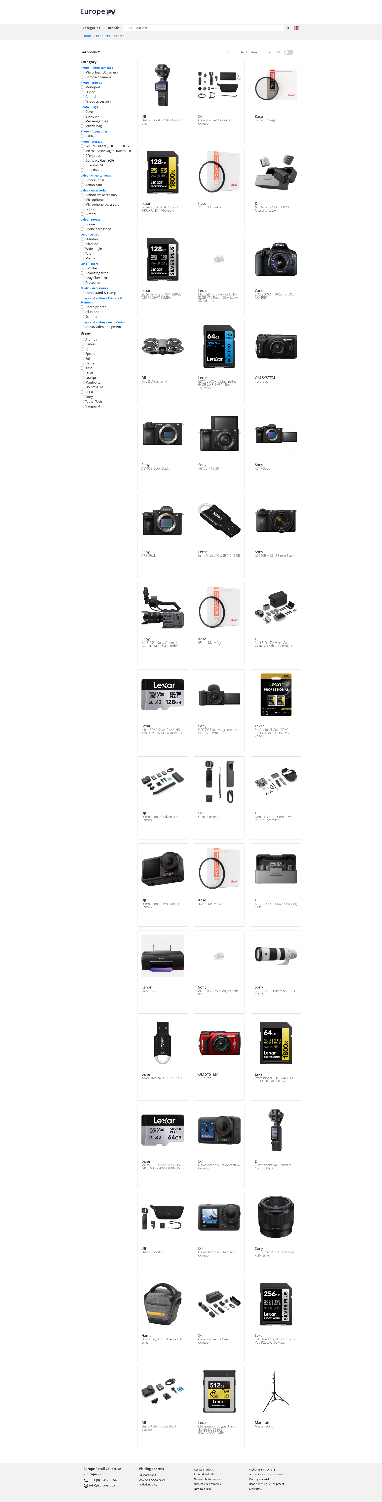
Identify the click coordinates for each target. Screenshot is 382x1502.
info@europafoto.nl (103, 1485)
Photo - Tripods (91, 82)
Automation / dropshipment (266, 1474)
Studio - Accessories (94, 288)
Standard (92, 239)
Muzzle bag (93, 126)
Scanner (91, 316)
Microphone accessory (102, 204)
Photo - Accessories (94, 131)
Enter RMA (255, 1488)
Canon (90, 344)
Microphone (94, 199)
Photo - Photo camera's (97, 68)
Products (103, 36)
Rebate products (204, 1469)
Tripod (90, 92)
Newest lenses (202, 1488)
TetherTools (94, 401)
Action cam (93, 185)
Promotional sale (204, 1474)
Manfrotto (93, 382)
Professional (94, 180)
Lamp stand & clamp (100, 293)
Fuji (88, 358)
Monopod (92, 87)
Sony (89, 397)
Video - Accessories (94, 190)
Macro (90, 258)
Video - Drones (91, 219)
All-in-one (92, 312)
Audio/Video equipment (103, 327)
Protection (93, 282)
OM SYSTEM (94, 387)
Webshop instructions (262, 1469)
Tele (88, 253)
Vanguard (92, 406)
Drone (90, 224)
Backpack (92, 116)
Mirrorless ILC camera (101, 72)
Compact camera (98, 77)
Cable (89, 136)
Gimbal (90, 96)
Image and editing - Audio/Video (103, 322)
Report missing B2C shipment (266, 1484)
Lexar (89, 373)
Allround (91, 244)
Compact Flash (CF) (99, 160)
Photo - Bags (89, 107)
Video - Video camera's (96, 175)
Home (87, 36)
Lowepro (91, 377)
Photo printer (95, 307)
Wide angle (93, 248)
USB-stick (92, 170)
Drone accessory (98, 229)
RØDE (89, 392)
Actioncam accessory (101, 195)
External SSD (94, 165)
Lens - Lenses (90, 234)
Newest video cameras (207, 1484)
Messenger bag (96, 121)
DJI (87, 349)
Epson (90, 353)
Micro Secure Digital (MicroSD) (108, 151)
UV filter (91, 268)
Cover (89, 111)
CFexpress (93, 155)
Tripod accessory (98, 101)
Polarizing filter (96, 273)
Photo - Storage (91, 141)
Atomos (91, 339)
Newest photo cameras (207, 1479)
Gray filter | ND (96, 278)
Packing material (259, 1479)
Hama (89, 363)
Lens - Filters (89, 264)
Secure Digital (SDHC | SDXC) (107, 146)
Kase (89, 368)
